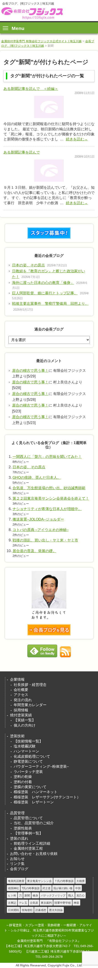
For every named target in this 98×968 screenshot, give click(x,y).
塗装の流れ (19, 838)
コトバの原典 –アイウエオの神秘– (41, 530)
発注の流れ (23, 700)
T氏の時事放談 (31, 888)
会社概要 (21, 690)
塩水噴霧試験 (25, 746)
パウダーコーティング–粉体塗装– (41, 766)
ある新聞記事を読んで (21, 152)
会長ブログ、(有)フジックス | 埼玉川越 (31, 13)
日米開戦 (13, 910)
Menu (18, 28)
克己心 (80, 895)
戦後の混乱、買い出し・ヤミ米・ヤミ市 (45, 540)
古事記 (12, 902)
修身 (35, 895)
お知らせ (17, 859)
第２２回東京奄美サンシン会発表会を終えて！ (51, 498)
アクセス (21, 695)
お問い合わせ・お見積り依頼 (33, 854)
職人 (71, 895)
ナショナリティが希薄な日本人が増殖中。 (47, 509)
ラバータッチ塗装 (28, 772)
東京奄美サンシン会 (39, 881)
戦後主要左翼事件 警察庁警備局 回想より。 (50, 303)
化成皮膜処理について (32, 756)
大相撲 (80, 881)
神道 (76, 902)
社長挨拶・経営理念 (30, 685)
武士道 (46, 888)
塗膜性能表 (23, 828)
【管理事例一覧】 (28, 833)
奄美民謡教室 (16, 881)
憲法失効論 (56, 910)
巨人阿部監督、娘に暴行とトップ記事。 (45, 293)
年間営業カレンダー (30, 705)
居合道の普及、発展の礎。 (34, 551)
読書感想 (40, 910)
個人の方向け (25, 725)
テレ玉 (23, 902)
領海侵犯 (27, 910)
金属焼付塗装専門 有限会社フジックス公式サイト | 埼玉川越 (41, 41)
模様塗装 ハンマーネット (35, 792)
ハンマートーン (26, 751)
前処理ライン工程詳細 (32, 843)
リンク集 (17, 864)
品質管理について (28, 818)
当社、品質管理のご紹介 (34, 823)
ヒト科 (12, 895)
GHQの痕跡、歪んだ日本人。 (37, 477)
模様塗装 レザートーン (34, 802)
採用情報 (21, 710)
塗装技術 (17, 736)
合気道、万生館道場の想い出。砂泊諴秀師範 (49, 488)
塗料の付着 (23, 782)
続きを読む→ (77, 139)
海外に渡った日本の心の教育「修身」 (43, 283)
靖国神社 (13, 888)
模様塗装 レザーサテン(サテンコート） (47, 797)
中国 (78, 888)
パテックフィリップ (53, 895)
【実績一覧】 (25, 720)
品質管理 (17, 813)
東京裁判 (46, 902)
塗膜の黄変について (30, 787)
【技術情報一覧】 (28, 741)
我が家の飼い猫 (62, 888)
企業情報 (17, 679)
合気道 (34, 902)
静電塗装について (28, 761)
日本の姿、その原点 (28, 265)
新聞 (27, 895)
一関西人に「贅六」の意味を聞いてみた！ (47, 457)
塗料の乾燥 (23, 777)
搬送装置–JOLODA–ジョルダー (38, 519)
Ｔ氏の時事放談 (64, 881)
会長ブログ (19, 869)
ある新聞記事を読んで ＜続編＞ (30, 89)
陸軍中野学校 (62, 902)
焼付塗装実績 (21, 715)
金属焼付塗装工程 (28, 848)
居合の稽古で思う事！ (30, 370)
